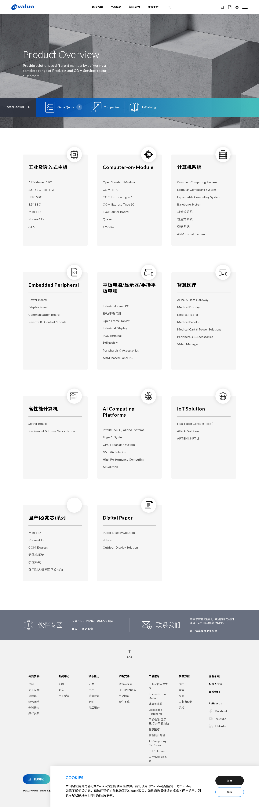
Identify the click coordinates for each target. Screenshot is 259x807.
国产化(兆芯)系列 (47, 517)
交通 (181, 695)
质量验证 (94, 695)
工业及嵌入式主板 (47, 167)
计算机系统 (189, 167)
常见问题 (124, 695)
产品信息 (116, 7)
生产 (91, 690)
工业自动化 (186, 701)
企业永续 (214, 676)
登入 (74, 628)
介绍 (31, 684)
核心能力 (134, 7)
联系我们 (214, 691)
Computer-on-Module (128, 167)
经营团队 (33, 701)
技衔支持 (153, 7)
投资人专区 (216, 684)
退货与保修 (126, 684)
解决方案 (97, 7)
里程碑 (32, 695)
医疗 (181, 684)
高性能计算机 (43, 408)
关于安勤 (33, 690)
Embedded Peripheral (53, 285)
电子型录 (64, 695)
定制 (91, 701)
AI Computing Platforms (157, 743)
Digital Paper (118, 517)
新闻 (61, 684)
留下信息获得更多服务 (203, 631)
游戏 (181, 707)
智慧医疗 (187, 285)
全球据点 (33, 707)
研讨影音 (87, 628)
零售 (181, 690)
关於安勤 (33, 676)
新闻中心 (64, 676)
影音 (61, 690)
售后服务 (94, 707)
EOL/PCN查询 (128, 690)
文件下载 (124, 701)
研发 (91, 684)
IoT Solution (191, 408)
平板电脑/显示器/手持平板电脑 (159, 721)
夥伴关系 (33, 713)
